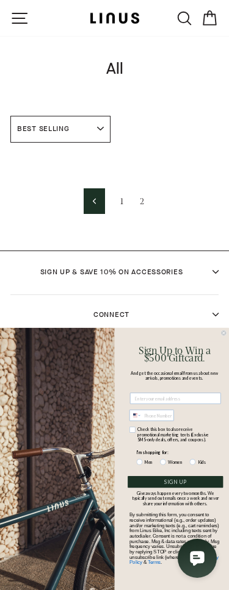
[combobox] (136, 415)
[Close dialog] (224, 333)
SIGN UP (175, 481)
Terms (154, 562)
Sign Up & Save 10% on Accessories (111, 272)
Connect (111, 314)
